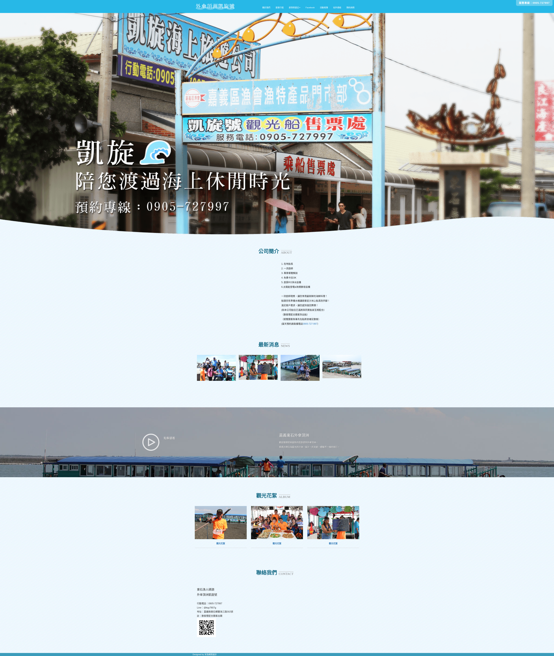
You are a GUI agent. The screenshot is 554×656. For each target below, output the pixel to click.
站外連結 (337, 7)
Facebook (310, 7)
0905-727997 (541, 3)
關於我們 (266, 7)
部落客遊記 (294, 7)
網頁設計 (213, 654)
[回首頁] (215, 6)
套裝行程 (280, 7)
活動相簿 (324, 7)
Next (552, 123)
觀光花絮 (220, 543)
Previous (2, 123)
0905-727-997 (310, 324)
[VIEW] (221, 522)
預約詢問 (350, 7)
